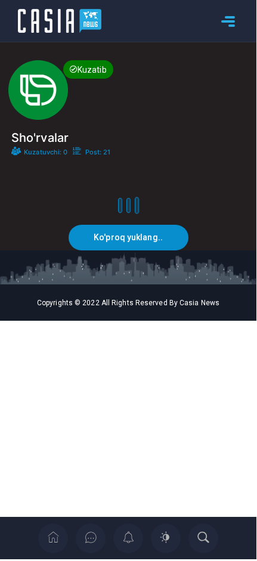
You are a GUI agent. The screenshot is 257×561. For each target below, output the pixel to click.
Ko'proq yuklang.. (128, 237)
